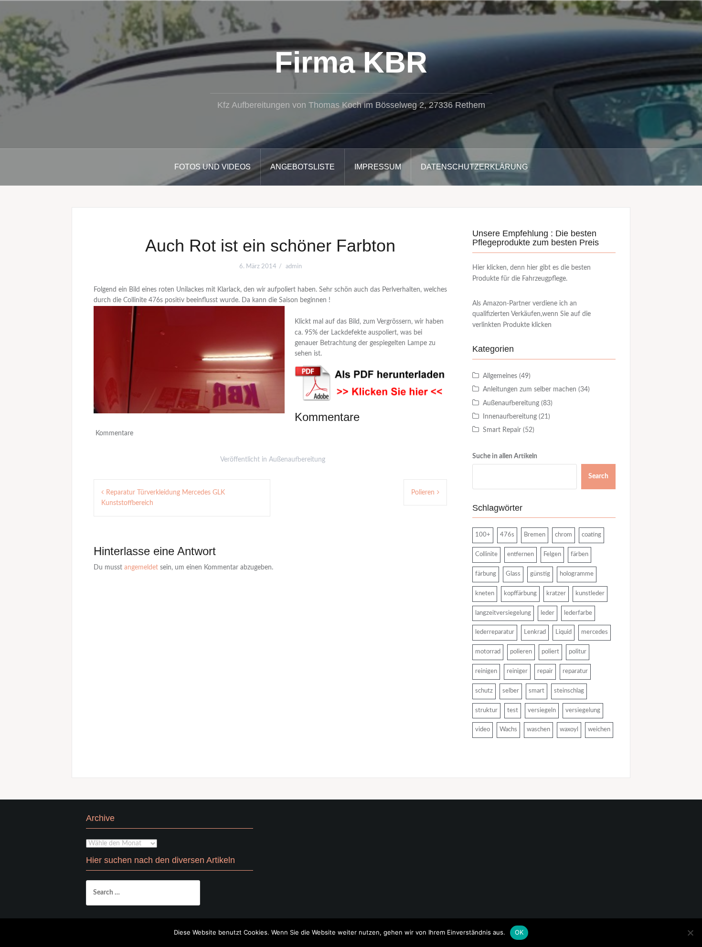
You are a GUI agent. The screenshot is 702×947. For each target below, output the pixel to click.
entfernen (520, 554)
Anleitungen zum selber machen (529, 389)
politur (577, 652)
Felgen (552, 554)
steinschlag (569, 691)
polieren (521, 652)
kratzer (556, 593)
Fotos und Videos (212, 167)
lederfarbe (578, 613)
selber (510, 691)
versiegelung (582, 710)
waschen (538, 729)
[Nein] (690, 932)
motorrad (487, 652)
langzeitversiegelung (503, 613)
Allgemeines (500, 376)
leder (547, 613)
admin (294, 266)
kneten (484, 593)
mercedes (594, 632)
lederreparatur (494, 632)
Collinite (486, 554)
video (482, 729)
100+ (482, 535)
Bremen (534, 535)
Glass (513, 574)
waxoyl (569, 729)
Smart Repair (502, 430)
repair (545, 671)
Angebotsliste (302, 167)
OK (519, 932)
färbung (485, 574)
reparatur (575, 671)
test (512, 710)
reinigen (486, 671)
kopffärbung (520, 593)
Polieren (423, 492)
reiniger (517, 671)
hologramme (577, 574)
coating (591, 535)
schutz (484, 691)
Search (598, 476)
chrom (563, 535)
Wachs (508, 729)
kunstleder (590, 593)
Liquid (563, 632)
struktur (486, 710)
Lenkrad (535, 632)
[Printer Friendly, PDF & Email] (371, 382)
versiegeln (542, 710)
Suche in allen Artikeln (504, 456)
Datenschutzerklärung (474, 167)
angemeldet (141, 567)
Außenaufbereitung (297, 459)
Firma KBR (351, 62)
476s (507, 535)
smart (536, 691)
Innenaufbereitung (510, 416)
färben (579, 554)
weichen (599, 729)
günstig (540, 574)
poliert (550, 652)
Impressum (377, 167)
